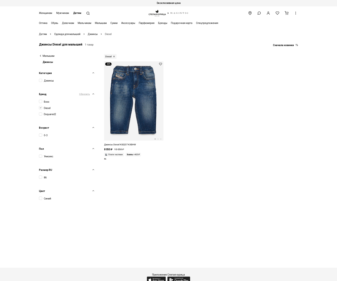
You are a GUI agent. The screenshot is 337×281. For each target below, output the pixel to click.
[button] (259, 13)
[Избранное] (277, 13)
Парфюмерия (146, 23)
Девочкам (68, 23)
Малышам (101, 23)
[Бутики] (250, 13)
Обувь (54, 23)
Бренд (43, 94)
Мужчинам (62, 13)
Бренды (162, 23)
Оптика (43, 23)
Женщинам (45, 13)
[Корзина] (286, 13)
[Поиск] (88, 13)
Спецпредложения (207, 23)
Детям (77, 13)
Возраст (44, 127)
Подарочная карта (181, 23)
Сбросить (84, 94)
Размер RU (45, 170)
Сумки (114, 23)
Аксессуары (128, 23)
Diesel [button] (108, 56)
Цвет (42, 191)
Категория (45, 73)
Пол (41, 148)
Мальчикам (84, 23)
